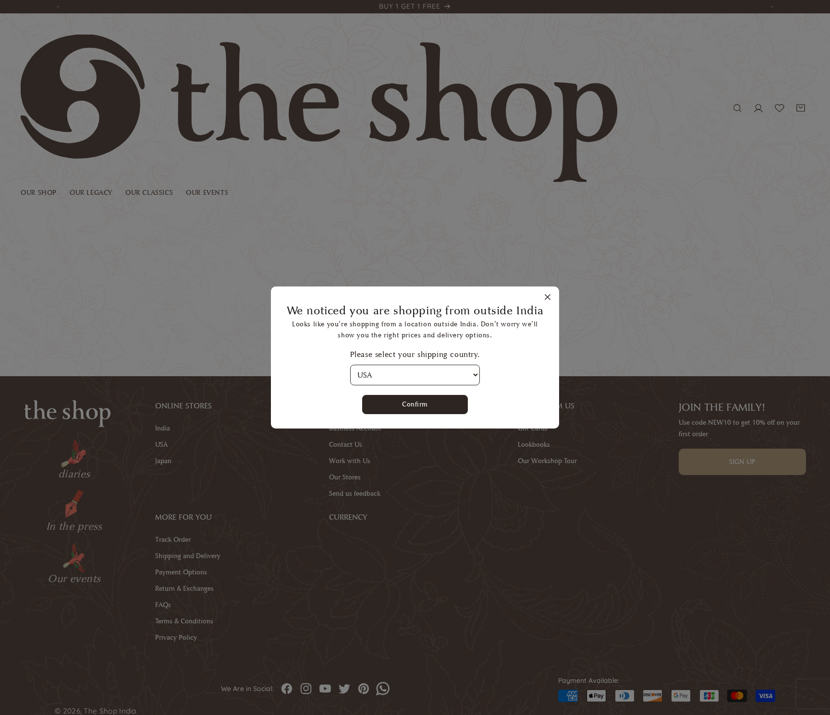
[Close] (547, 297)
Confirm (415, 404)
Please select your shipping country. (415, 354)
